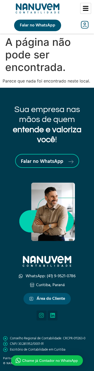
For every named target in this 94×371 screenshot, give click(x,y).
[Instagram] (41, 315)
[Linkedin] (53, 315)
